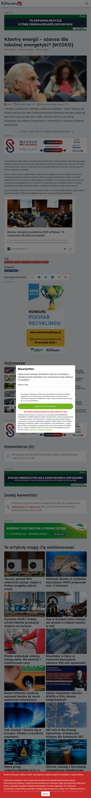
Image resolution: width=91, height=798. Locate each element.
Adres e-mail (23, 385)
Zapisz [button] (45, 794)
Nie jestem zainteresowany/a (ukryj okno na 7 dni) (45, 412)
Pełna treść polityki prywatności (40, 430)
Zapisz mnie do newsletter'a (45, 406)
